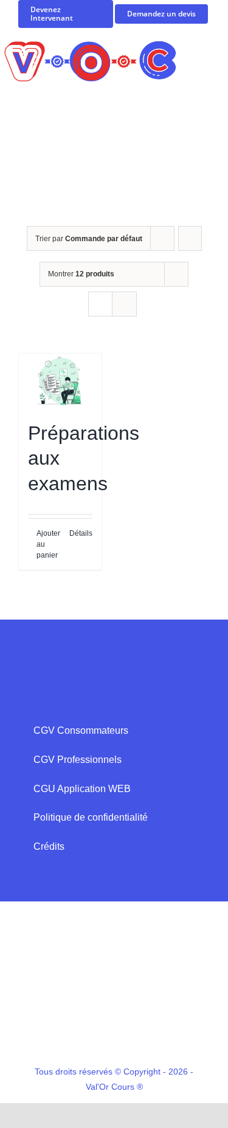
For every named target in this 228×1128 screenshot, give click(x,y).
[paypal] (180, 1031)
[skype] (81, 862)
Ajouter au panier (48, 544)
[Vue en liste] (124, 304)
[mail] (125, 862)
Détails (80, 533)
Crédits (48, 846)
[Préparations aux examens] (60, 381)
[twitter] (70, 1031)
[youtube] (136, 1031)
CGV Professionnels (77, 759)
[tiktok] (114, 1031)
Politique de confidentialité (90, 817)
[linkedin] (158, 1031)
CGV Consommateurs (80, 730)
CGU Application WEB (82, 789)
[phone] (147, 862)
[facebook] (49, 1031)
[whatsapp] (103, 862)
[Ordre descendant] (190, 238)
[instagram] (92, 1031)
